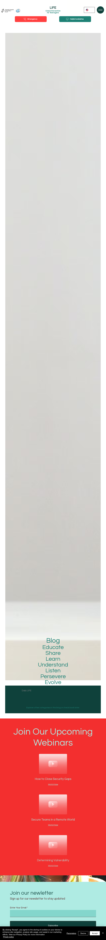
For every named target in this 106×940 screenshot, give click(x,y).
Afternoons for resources (69, 690)
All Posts (12, 690)
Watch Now (53, 784)
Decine (83, 933)
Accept (95, 933)
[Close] (102, 933)
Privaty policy (8, 936)
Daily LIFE (26, 690)
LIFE (53, 7)
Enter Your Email (18, 908)
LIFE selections (44, 690)
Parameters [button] (71, 933)
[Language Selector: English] (89, 10)
